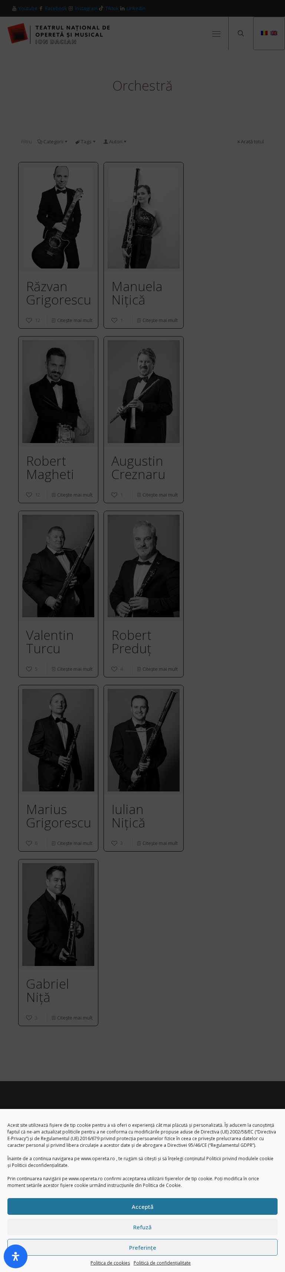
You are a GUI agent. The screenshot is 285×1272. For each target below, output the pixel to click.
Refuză (142, 1227)
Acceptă (143, 1206)
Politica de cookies (110, 1263)
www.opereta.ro (98, 1158)
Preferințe (142, 1247)
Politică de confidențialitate (162, 1263)
